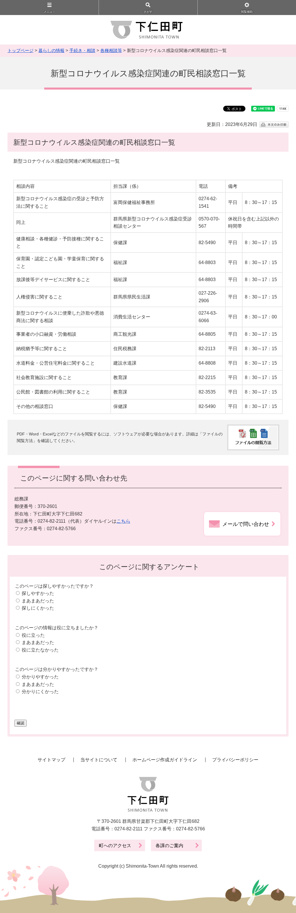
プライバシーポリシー (235, 759)
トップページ (21, 50)
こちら (123, 521)
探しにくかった (38, 608)
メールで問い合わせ (245, 524)
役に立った (33, 635)
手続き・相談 (82, 50)
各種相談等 (111, 50)
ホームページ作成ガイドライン (164, 759)
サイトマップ (51, 759)
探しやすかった (38, 593)
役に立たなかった (40, 649)
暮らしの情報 (51, 50)
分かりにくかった (40, 691)
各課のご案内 (169, 845)
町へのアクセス (115, 845)
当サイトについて (98, 759)
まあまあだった (38, 600)
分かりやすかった (40, 676)
